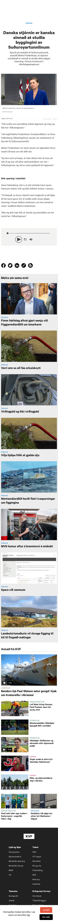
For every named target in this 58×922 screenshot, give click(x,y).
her (28, 914)
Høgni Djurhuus (7, 119)
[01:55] (29, 670)
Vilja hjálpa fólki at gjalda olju (20, 455)
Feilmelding (38, 871)
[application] (29, 239)
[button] (18, 239)
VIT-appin (37, 857)
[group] (31, 239)
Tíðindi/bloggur (39, 901)
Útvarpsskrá (14, 852)
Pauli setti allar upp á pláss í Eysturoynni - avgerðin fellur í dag (14, 816)
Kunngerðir (13, 896)
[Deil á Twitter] (10, 266)
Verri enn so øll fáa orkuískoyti (21, 368)
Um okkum (37, 896)
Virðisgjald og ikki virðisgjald (20, 412)
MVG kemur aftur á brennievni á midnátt (27, 546)
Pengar (29, 23)
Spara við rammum (13, 590)
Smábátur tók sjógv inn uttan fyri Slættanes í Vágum (41, 816)
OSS (34, 852)
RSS (34, 875)
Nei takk (46, 917)
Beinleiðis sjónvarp (17, 861)
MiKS (11, 871)
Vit (10, 875)
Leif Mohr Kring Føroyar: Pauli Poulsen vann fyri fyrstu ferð (41, 707)
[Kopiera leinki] (23, 266)
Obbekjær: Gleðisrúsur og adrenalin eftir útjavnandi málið (42, 743)
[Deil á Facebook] (4, 266)
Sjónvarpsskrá (15, 857)
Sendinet (36, 884)
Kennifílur (37, 861)
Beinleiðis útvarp (16, 866)
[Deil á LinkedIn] (17, 266)
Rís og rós (37, 866)
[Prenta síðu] (30, 266)
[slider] (43, 239)
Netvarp (36, 880)
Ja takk (46, 909)
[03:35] (14, 745)
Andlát (12, 901)
